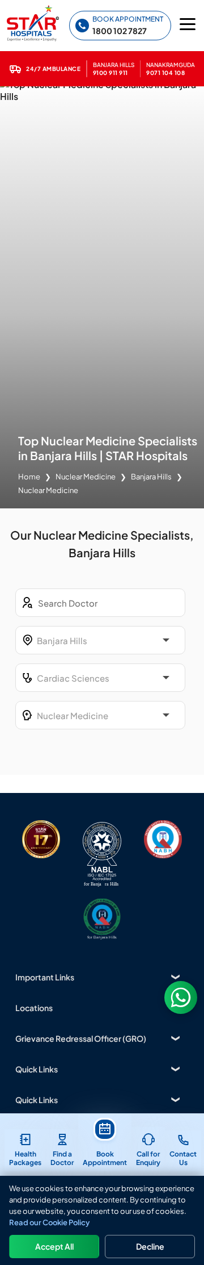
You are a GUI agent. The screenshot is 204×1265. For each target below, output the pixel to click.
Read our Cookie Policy (49, 1222)
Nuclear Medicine (86, 476)
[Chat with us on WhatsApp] (180, 997)
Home (29, 476)
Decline (150, 1246)
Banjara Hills (151, 476)
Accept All (54, 1246)
